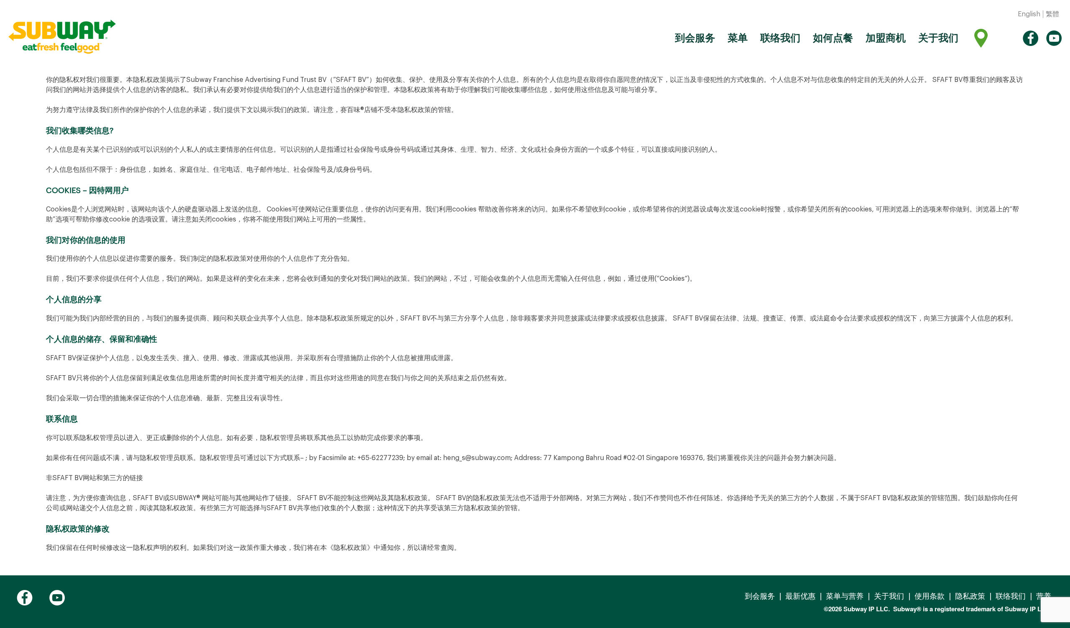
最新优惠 (800, 596)
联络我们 (780, 38)
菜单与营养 (845, 596)
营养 (1043, 596)
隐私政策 (970, 596)
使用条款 (930, 596)
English (1029, 14)
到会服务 (695, 38)
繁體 (1052, 14)
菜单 (738, 38)
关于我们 (938, 38)
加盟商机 (886, 38)
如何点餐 (833, 38)
